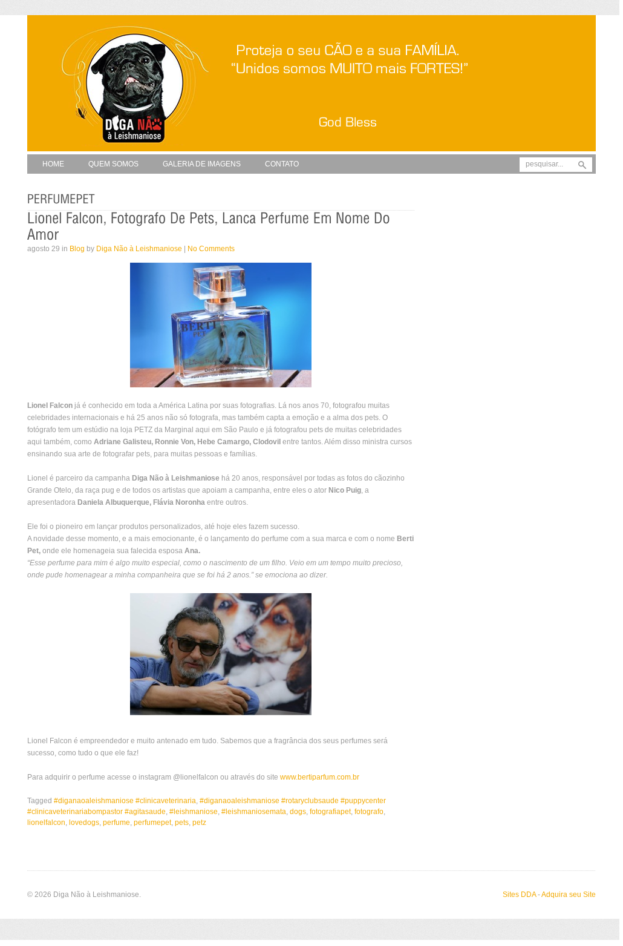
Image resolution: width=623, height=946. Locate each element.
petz (199, 822)
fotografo (368, 811)
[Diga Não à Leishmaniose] (311, 152)
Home (53, 164)
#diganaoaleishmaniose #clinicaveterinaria (125, 801)
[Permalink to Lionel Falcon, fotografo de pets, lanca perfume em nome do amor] (210, 226)
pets (182, 822)
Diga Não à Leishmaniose (139, 249)
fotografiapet (330, 811)
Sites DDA (519, 894)
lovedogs (84, 822)
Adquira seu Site (568, 894)
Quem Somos (113, 164)
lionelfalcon (46, 822)
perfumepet (152, 822)
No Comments (211, 249)
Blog (77, 249)
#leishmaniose (193, 811)
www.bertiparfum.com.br (319, 777)
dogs (298, 811)
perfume (116, 822)
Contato (282, 164)
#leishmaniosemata (253, 811)
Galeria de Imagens (202, 164)
